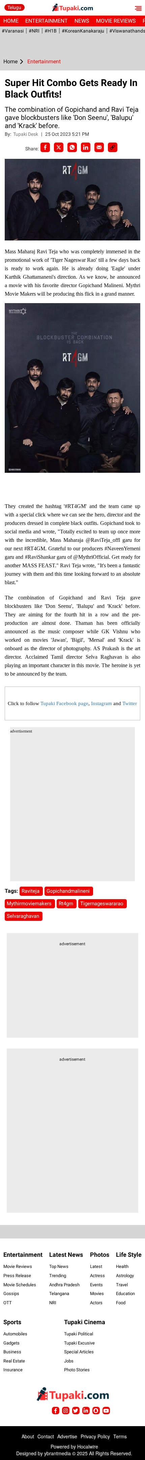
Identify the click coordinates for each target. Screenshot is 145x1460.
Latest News (66, 1254)
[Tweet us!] (65, 1410)
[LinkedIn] (86, 147)
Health (122, 1266)
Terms (120, 1436)
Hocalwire (87, 1446)
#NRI (34, 31)
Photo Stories (77, 1369)
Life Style (129, 1254)
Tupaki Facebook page (64, 703)
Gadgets (11, 1343)
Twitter (129, 703)
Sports (12, 1322)
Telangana (59, 1293)
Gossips (11, 1293)
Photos (99, 1254)
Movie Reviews (116, 21)
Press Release (17, 1275)
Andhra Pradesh (64, 1284)
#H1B (51, 31)
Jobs (69, 1360)
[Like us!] (55, 1410)
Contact (45, 1436)
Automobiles (15, 1333)
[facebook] (45, 147)
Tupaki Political (78, 1333)
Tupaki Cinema (84, 1322)
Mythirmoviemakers (30, 904)
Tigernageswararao (102, 904)
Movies (97, 1293)
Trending (57, 1275)
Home (11, 21)
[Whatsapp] (72, 147)
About (28, 1436)
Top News (58, 1266)
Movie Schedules (19, 1284)
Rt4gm (67, 904)
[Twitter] (59, 147)
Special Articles (79, 1351)
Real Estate (14, 1360)
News (82, 21)
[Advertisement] (72, 808)
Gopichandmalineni (69, 891)
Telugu (14, 7)
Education (125, 1293)
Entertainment (46, 21)
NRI (52, 1302)
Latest (96, 1266)
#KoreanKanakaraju (83, 31)
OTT (7, 1302)
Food (120, 1302)
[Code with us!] (96, 1410)
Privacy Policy (95, 1436)
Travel (122, 1284)
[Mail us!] (106, 1410)
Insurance (13, 1369)
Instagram (101, 703)
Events (96, 1284)
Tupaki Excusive (79, 1343)
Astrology (125, 1275)
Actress (97, 1275)
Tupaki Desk (26, 134)
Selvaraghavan (23, 916)
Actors (96, 1302)
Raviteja (31, 891)
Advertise (67, 1436)
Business (12, 1351)
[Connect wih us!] (86, 1410)
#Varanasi (13, 31)
